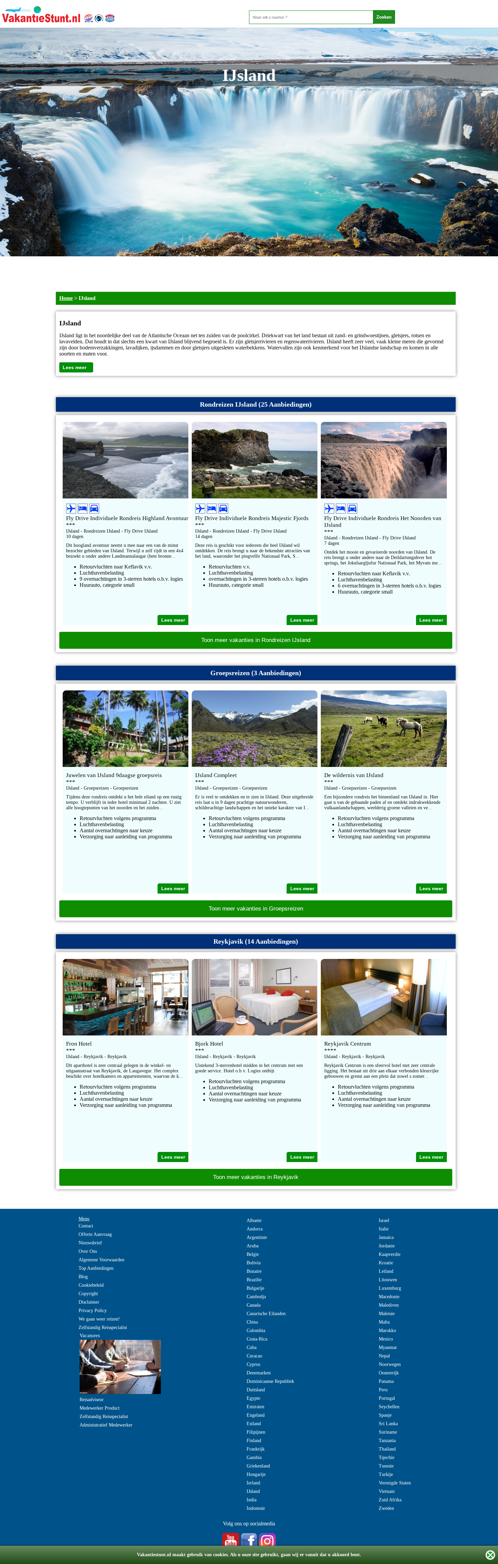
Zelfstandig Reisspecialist (103, 1327)
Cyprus (253, 1364)
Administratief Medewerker (106, 1425)
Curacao (254, 1355)
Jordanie (387, 1245)
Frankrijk (256, 1449)
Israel (384, 1220)
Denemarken (259, 1372)
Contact (86, 1225)
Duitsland (256, 1389)
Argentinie (257, 1237)
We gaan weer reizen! (99, 1319)
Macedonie (389, 1296)
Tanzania (387, 1440)
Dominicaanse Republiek (270, 1381)
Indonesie (256, 1508)
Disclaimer (89, 1302)
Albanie (254, 1220)
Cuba (251, 1347)
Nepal (384, 1355)
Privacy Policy (93, 1310)
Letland (386, 1271)
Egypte (253, 1398)
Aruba (252, 1245)
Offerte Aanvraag (95, 1234)
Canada (254, 1305)
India (251, 1499)
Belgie (253, 1254)
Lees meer (74, 367)
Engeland (256, 1415)
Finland (254, 1440)
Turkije (386, 1474)
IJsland (253, 1491)
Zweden (386, 1508)
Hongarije (256, 1474)
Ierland (253, 1482)
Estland (254, 1423)
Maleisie (387, 1313)
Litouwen (388, 1279)
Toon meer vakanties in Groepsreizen (256, 908)
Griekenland (258, 1466)
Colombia (256, 1330)
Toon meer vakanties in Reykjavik (255, 1177)
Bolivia (254, 1262)
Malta (384, 1322)
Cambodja (256, 1296)
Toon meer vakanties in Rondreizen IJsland (255, 640)
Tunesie (386, 1466)
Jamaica (386, 1237)
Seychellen (389, 1406)
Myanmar (388, 1347)
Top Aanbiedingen (96, 1268)
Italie (384, 1228)
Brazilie (254, 1279)
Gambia (254, 1457)
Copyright (88, 1293)
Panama (386, 1381)
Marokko (387, 1330)
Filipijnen (256, 1432)
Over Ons (88, 1251)
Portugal (387, 1398)
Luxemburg (390, 1288)
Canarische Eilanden (266, 1313)
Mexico (386, 1339)
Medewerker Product (100, 1408)
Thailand (387, 1449)
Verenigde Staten (395, 1482)
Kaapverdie (389, 1254)
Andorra (255, 1228)
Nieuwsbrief (90, 1242)
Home (66, 298)
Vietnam (387, 1491)
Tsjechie (386, 1457)
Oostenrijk (389, 1372)
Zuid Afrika (390, 1499)
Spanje (385, 1415)
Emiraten (255, 1406)
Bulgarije (255, 1288)
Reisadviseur (92, 1399)
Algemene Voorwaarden (101, 1259)
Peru (383, 1389)
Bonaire (254, 1271)
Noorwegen (390, 1364)
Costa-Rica (257, 1339)
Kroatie (386, 1262)
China (252, 1322)
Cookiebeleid (91, 1285)
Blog (83, 1276)
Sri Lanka (388, 1423)
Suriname (388, 1432)
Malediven (389, 1305)
